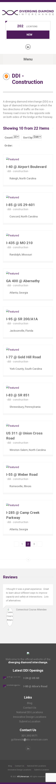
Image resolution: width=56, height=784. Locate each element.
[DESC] (22, 145)
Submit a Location (29, 721)
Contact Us (29, 707)
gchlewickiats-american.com (29, 739)
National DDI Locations (29, 712)
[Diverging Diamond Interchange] (28, 12)
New (29, 34)
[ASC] (16, 145)
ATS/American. (23, 777)
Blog (29, 703)
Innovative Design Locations (29, 716)
